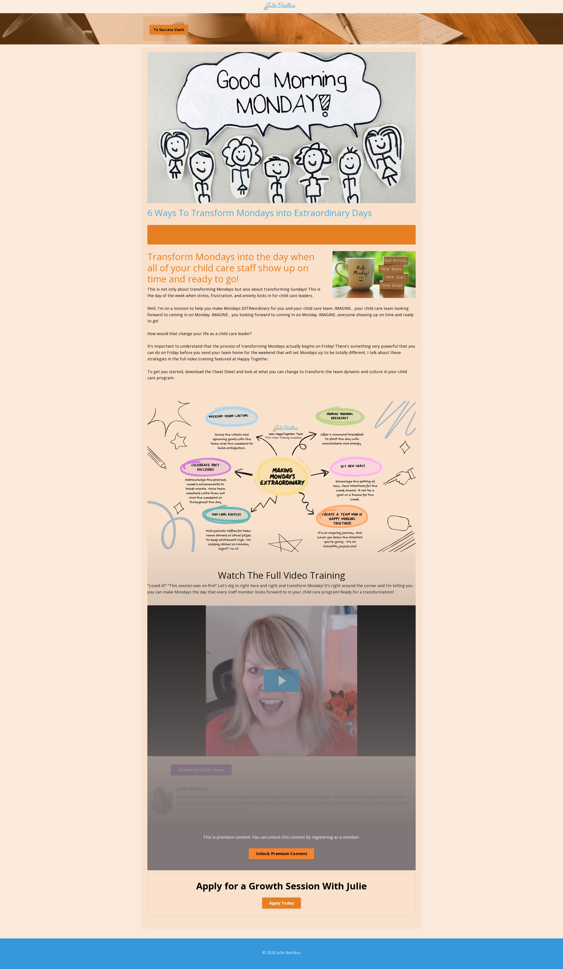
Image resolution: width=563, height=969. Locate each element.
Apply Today (281, 903)
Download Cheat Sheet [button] (201, 769)
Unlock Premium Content (281, 853)
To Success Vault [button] (169, 29)
